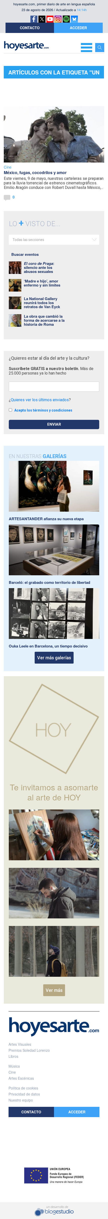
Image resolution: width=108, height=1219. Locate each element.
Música (14, 1066)
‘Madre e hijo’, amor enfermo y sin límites (42, 283)
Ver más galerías (54, 657)
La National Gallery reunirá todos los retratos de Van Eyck (42, 303)
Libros (13, 1056)
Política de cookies (23, 1087)
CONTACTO (30, 27)
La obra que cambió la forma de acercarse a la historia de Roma (44, 320)
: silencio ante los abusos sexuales (39, 267)
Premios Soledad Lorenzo (29, 1050)
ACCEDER (78, 27)
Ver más (54, 990)
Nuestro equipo (21, 1100)
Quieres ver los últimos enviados (40, 399)
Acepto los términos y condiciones (43, 410)
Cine (7, 167)
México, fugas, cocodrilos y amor (35, 172)
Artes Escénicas (21, 1078)
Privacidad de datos (24, 1093)
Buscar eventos (25, 254)
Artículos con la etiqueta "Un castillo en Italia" (53, 73)
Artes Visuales (20, 1044)
